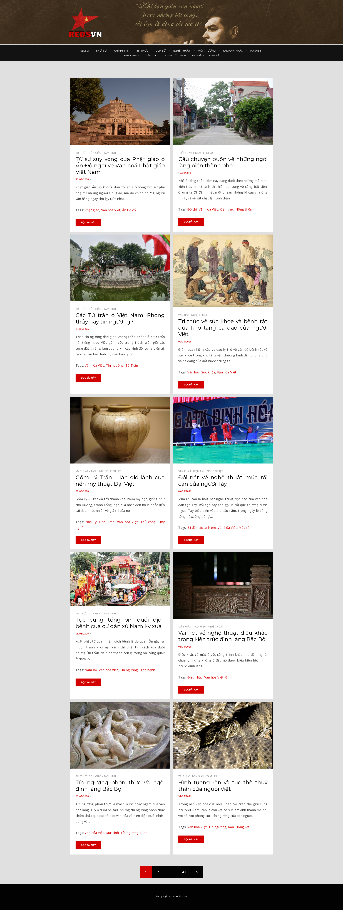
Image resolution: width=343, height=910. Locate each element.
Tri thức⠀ (142, 50)
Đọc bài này (88, 222)
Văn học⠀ (184, 315)
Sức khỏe (208, 372)
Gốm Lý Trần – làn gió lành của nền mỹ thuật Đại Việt (120, 480)
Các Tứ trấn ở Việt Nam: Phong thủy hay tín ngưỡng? (120, 318)
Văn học (193, 372)
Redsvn (85, 50)
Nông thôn (243, 209)
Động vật (243, 827)
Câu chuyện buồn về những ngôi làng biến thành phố (222, 162)
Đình (228, 677)
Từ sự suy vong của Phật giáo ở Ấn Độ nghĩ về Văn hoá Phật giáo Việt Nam (120, 165)
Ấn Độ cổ (129, 210)
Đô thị (192, 209)
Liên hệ (214, 55)
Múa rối (244, 527)
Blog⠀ (169, 55)
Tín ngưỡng (115, 365)
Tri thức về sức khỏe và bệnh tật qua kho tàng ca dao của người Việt (222, 327)
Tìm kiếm (198, 55)
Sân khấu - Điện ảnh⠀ (192, 471)
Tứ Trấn (131, 365)
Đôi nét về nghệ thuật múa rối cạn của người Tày (222, 480)
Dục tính (112, 833)
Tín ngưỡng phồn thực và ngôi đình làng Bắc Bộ (120, 785)
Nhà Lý (91, 522)
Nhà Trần (106, 522)
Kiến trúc (227, 209)
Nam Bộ (91, 670)
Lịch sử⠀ (161, 50)
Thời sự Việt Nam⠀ (190, 153)
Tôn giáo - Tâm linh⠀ (103, 153)
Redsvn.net (181, 896)
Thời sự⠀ (102, 50)
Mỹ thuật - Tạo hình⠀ (90, 471)
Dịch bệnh (147, 670)
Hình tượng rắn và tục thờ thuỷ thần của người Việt (222, 785)
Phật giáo (92, 210)
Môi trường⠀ (208, 50)
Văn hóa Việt (110, 210)
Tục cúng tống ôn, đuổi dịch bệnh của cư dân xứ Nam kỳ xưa (120, 622)
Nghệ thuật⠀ (182, 50)
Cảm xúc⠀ (152, 55)
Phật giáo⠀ (132, 55)
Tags (182, 55)
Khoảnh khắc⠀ (234, 50)
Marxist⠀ (256, 50)
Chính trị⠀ (122, 50)
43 (186, 872)
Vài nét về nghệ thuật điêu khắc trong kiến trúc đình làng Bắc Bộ (222, 636)
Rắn (231, 827)
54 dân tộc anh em (201, 527)
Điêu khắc (194, 677)
